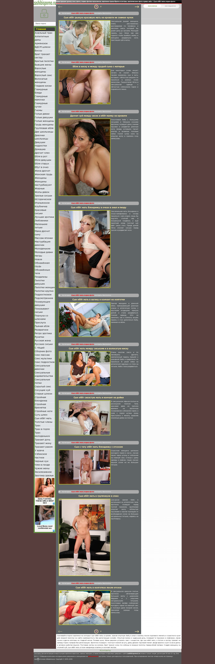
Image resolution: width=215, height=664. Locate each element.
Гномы (38, 110)
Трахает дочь (42, 440)
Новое (38, 259)
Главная (41, 29)
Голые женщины (44, 121)
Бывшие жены (43, 65)
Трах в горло (42, 429)
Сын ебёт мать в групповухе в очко (98, 496)
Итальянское (42, 203)
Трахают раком (44, 447)
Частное (39, 458)
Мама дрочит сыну (42, 233)
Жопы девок (42, 192)
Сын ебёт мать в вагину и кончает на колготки (98, 300)
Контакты (105, 651)
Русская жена (43, 341)
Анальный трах (43, 33)
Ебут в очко (41, 167)
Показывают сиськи (42, 310)
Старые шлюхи (43, 394)
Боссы (38, 51)
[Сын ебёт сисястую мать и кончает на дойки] (84, 417)
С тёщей (39, 348)
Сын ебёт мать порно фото (82, 13)
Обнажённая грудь (42, 264)
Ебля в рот (41, 157)
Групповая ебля (44, 128)
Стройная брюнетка (40, 406)
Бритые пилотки (44, 61)
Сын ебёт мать (43, 418)
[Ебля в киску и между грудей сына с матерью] (84, 86)
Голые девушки (44, 117)
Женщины (40, 178)
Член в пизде (42, 465)
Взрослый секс (43, 75)
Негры (38, 256)
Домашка (40, 149)
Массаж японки (44, 238)
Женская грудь (43, 174)
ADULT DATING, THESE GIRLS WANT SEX (45, 501)
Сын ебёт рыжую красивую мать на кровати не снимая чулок (98, 18)
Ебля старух (42, 164)
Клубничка (41, 207)
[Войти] (44, 13)
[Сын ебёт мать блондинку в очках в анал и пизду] (84, 249)
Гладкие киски (43, 86)
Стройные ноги (43, 411)
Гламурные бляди (41, 91)
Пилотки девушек (40, 282)
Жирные (40, 189)
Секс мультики (43, 359)
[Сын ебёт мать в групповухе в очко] (84, 537)
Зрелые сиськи (43, 196)
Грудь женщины (44, 125)
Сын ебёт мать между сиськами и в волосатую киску (98, 349)
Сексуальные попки (42, 381)
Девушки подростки (41, 144)
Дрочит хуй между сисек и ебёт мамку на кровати (98, 116)
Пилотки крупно (44, 291)
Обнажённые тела (42, 271)
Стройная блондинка (41, 399)
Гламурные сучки (41, 105)
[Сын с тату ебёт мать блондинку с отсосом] (84, 467)
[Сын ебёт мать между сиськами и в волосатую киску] (84, 368)
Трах (37, 426)
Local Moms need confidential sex (45, 527)
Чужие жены (42, 468)
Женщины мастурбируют (43, 183)
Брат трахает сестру (42, 56)
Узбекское (41, 454)
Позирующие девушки (42, 303)
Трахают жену (43, 443)
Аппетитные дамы (42, 38)
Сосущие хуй (42, 390)
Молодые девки (44, 252)
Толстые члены (43, 422)
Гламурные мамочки (41, 98)
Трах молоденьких (42, 434)
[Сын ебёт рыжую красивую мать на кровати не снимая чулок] (84, 37)
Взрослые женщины (40, 70)
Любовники (41, 221)
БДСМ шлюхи (42, 47)
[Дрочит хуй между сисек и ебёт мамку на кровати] (84, 157)
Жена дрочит (42, 171)
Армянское (41, 43)
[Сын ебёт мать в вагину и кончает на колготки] (84, 319)
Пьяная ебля (42, 326)
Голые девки (42, 114)
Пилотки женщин (45, 287)
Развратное (41, 330)
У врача (39, 451)
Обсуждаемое (170, 6)
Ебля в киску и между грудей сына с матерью (99, 67)
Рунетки (39, 337)
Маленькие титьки (41, 226)
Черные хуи (41, 461)
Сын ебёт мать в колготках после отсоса (99, 588)
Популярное (152, 6)
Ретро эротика (43, 333)
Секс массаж (42, 355)
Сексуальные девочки (42, 367)
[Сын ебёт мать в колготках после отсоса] (84, 607)
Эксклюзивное (43, 472)
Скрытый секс (43, 387)
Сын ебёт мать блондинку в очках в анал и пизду (98, 208)
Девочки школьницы (41, 137)
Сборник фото (43, 351)
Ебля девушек (43, 160)
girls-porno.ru (93, 656)
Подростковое (43, 295)
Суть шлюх (41, 415)
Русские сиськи (44, 344)
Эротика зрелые (44, 476)
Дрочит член (42, 153)
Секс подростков (45, 362)
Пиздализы (41, 277)
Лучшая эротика (44, 217)
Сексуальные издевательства (44, 374)
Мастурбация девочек (42, 243)
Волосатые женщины (41, 80)
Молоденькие (42, 249)
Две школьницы (44, 132)
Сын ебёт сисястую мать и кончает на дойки (99, 398)
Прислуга (40, 323)
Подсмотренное (44, 298)
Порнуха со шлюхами (41, 317)
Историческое (43, 199)
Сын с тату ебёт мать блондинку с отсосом (98, 447)
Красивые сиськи (40, 211)
